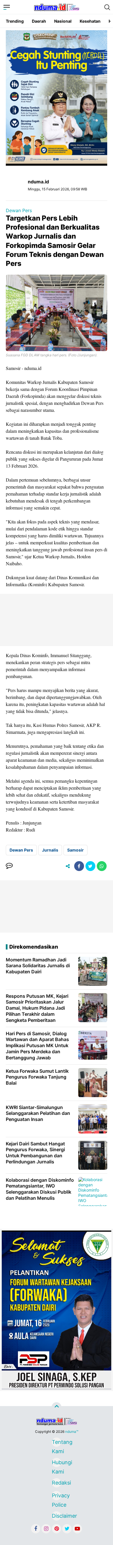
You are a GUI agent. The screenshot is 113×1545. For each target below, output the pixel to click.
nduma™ (71, 1431)
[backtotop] (56, 1407)
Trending (15, 21)
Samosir (75, 849)
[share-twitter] (90, 866)
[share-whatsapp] (102, 866)
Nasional (63, 21)
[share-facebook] (79, 866)
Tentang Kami (56, 1443)
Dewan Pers (19, 210)
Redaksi (56, 1483)
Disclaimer (56, 1516)
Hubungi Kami (56, 1463)
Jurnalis (50, 849)
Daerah (39, 21)
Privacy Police (56, 1496)
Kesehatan (90, 21)
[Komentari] (9, 866)
